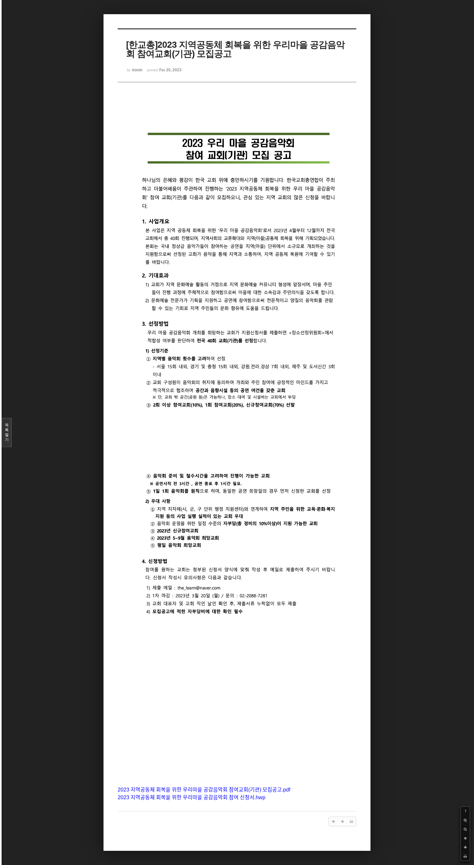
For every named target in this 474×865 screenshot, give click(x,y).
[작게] (465, 829)
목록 (7, 432)
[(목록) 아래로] (465, 847)
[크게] (465, 820)
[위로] (465, 838)
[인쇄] (465, 856)
